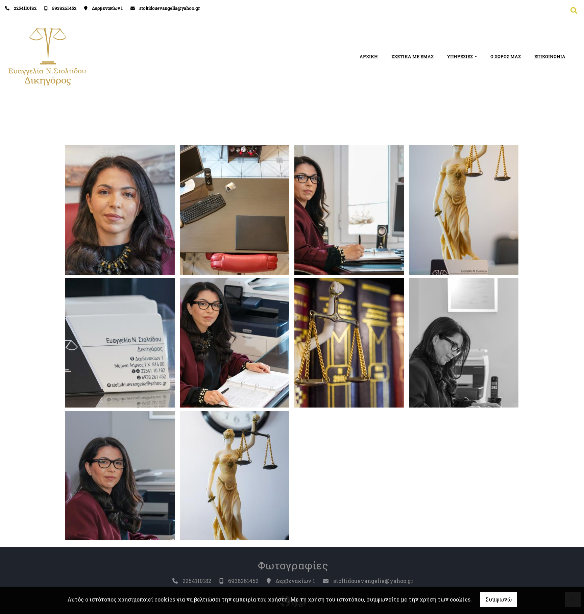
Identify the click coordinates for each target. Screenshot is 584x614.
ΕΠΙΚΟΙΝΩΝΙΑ (549, 56)
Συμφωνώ (498, 599)
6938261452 (64, 8)
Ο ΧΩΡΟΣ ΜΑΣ (505, 56)
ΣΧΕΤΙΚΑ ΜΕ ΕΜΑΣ (412, 56)
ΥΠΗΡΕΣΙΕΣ (460, 56)
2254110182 (25, 8)
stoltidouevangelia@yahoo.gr (169, 8)
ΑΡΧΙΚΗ (369, 56)
